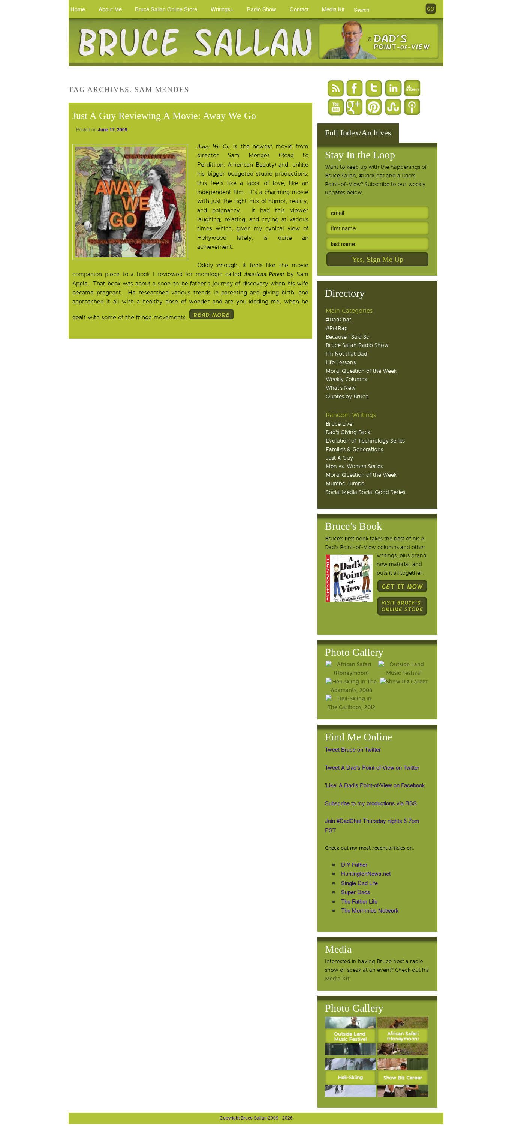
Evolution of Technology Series (365, 441)
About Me (110, 9)
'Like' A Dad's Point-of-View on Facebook (375, 785)
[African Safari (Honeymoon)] (351, 669)
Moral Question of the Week (361, 371)
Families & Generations (354, 449)
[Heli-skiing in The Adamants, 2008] (351, 686)
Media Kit (333, 9)
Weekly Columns (346, 379)
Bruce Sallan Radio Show (357, 345)
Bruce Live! (340, 424)
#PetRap (337, 328)
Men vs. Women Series (354, 466)
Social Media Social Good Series (365, 492)
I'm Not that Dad (346, 354)
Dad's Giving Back (348, 432)
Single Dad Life (359, 883)
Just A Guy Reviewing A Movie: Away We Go (164, 115)
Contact (299, 9)
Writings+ (222, 9)
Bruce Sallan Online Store (166, 9)
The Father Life (359, 901)
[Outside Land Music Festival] (403, 669)
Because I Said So (348, 337)
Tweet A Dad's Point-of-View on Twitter (372, 767)
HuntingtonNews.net (366, 873)
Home (77, 9)
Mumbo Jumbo (345, 483)
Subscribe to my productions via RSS (371, 803)
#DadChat (338, 320)
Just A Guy (339, 458)
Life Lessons (341, 362)
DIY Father (354, 864)
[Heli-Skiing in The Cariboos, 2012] (351, 703)
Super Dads (355, 892)
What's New (341, 388)
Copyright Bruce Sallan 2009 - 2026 (256, 1118)
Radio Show (261, 9)
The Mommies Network (370, 910)
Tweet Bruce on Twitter (353, 749)
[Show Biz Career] (403, 682)
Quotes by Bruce (347, 396)
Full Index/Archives (358, 132)
